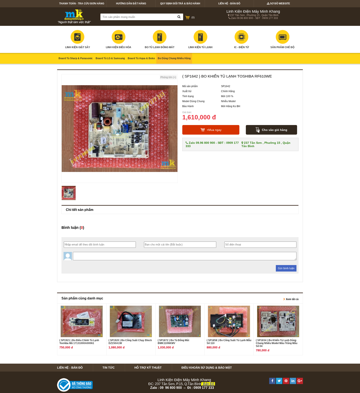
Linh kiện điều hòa (118, 47)
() (193, 17)
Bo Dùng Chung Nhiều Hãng (174, 58)
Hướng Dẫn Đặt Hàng (131, 3)
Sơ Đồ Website (279, 3)
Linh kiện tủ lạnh (200, 47)
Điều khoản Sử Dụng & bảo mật (206, 367)
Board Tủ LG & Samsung (110, 58)
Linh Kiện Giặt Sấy (77, 47)
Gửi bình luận (286, 268)
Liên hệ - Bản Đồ (229, 3)
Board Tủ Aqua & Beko (141, 58)
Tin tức (108, 367)
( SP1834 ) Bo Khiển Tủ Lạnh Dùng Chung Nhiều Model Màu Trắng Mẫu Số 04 (276, 343)
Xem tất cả (292, 299)
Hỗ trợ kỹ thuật (148, 367)
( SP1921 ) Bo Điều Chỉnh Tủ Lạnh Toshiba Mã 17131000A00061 (79, 342)
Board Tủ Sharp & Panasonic (76, 58)
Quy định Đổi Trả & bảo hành (180, 3)
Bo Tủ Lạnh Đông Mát (159, 47)
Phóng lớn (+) (168, 77)
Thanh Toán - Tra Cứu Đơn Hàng (81, 3)
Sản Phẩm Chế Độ (282, 47)
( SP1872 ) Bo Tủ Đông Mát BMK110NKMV (173, 342)
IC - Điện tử (241, 47)
